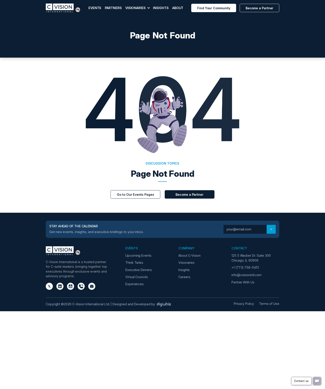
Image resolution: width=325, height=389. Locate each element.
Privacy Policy (244, 304)
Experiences (134, 284)
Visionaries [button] (136, 8)
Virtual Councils (136, 277)
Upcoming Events (138, 255)
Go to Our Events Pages (135, 194)
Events (94, 8)
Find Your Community (213, 8)
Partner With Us (242, 282)
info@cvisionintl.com (246, 275)
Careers (184, 277)
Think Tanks (134, 262)
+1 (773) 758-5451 (245, 267)
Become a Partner (259, 8)
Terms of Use (269, 304)
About (178, 8)
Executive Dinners (138, 270)
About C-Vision (189, 255)
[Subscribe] (271, 229)
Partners (113, 8)
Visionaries (186, 262)
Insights (160, 8)
